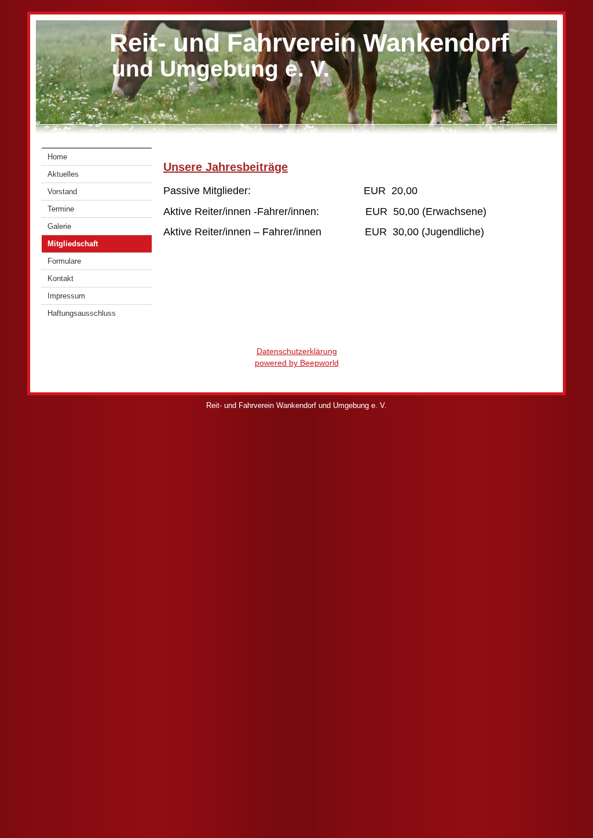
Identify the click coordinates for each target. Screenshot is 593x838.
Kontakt (60, 278)
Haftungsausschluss (81, 313)
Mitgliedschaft (72, 243)
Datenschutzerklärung (297, 351)
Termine (60, 209)
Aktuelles (63, 174)
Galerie (59, 226)
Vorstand (62, 191)
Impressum (66, 296)
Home (57, 156)
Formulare (64, 261)
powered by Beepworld (297, 362)
